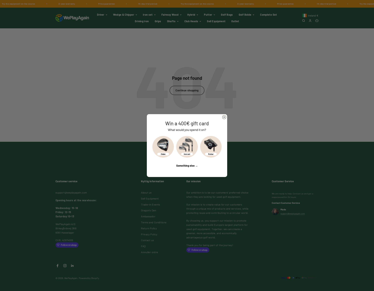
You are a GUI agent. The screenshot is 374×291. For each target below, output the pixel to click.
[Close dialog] (224, 117)
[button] (163, 146)
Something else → (187, 165)
